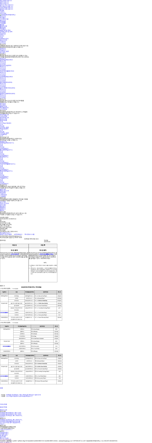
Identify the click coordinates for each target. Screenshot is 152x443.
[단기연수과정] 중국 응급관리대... (10, 422)
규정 (1, 37)
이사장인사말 (4, 19)
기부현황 (3, 23)
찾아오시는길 (4, 438)
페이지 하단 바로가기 (6, 5)
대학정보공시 (4, 432)
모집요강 (3, 50)
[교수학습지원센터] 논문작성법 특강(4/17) (19, 396)
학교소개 (3, 16)
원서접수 (3, 52)
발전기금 (3, 189)
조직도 (2, 36)
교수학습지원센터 (5, 123)
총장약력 (3, 27)
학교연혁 (3, 33)
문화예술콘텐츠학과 (6, 60)
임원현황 (3, 22)
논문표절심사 (4, 148)
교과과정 (3, 64)
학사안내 (3, 103)
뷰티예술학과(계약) (6, 82)
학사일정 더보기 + (5, 233)
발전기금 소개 (4, 190)
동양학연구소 (4, 157)
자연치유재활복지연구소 (7, 164)
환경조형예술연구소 (6, 171)
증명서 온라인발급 (6, 234)
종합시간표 (3, 106)
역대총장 (3, 29)
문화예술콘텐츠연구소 (7, 143)
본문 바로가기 (4, 2)
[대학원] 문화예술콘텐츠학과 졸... (10, 421)
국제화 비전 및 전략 (6, 31)
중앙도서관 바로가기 (6, 9)
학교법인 (3, 17)
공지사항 (3, 202)
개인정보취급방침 (5, 439)
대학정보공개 (4, 38)
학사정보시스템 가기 (6, 6)
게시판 (2, 126)
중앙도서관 (3, 119)
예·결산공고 (3, 435)
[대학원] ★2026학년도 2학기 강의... (11, 412)
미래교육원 (3, 116)
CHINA (2, 12)
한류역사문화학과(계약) (7, 93)
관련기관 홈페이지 (6, 442)
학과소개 (3, 58)
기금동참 (3, 196)
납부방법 (3, 192)
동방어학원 (3, 120)
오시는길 (3, 43)
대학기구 (3, 34)
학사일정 (3, 105)
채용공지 (3, 207)
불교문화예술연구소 (6, 150)
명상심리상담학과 (5, 65)
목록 (1, 388)
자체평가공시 (4, 434)
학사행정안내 (4, 107)
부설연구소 (3, 141)
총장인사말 (3, 26)
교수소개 (3, 62)
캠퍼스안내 (3, 40)
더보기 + (2, 417)
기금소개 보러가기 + (6, 429)
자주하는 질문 (4, 51)
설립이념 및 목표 (5, 30)
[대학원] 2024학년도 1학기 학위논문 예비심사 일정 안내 (23, 394)
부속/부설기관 (4, 114)
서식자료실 (3, 109)
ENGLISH (3, 13)
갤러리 (2, 210)
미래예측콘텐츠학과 (6, 76)
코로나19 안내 (4, 203)
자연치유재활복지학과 (7, 71)
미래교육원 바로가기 (6, 7)
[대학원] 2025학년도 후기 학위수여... (11, 415)
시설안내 (3, 41)
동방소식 (3, 209)
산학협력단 (3, 134)
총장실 (2, 24)
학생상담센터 (4, 128)
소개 (1, 121)
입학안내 (3, 48)
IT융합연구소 (4, 178)
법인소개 (3, 20)
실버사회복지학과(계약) (7, 88)
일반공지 (3, 206)
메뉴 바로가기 (4, 3)
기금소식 (3, 193)
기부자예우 (3, 195)
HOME (2, 10)
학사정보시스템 (29, 234)
